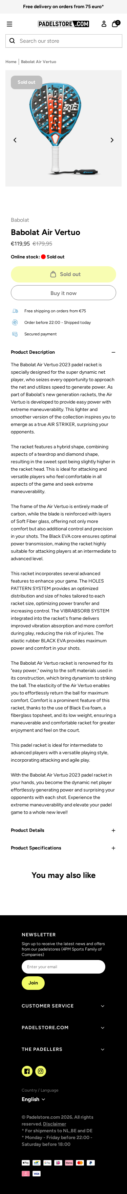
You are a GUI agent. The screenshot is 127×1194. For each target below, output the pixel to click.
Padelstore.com (45, 1028)
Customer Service (48, 1006)
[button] (19, 24)
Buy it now (63, 293)
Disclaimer (54, 1124)
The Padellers (42, 1049)
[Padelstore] (63, 24)
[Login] (104, 24)
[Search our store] (12, 41)
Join (33, 983)
